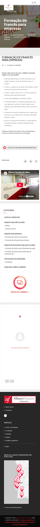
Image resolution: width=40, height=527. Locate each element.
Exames (7, 437)
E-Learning (8, 431)
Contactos (8, 410)
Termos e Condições (27, 520)
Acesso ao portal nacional (13, 507)
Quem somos (9, 407)
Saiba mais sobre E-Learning (15, 267)
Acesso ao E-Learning (19, 292)
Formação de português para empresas (17, 240)
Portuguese (8, 262)
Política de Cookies (27, 522)
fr (35, 2)
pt (33, 2)
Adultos (7, 225)
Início (5, 35)
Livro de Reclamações (20, 524)
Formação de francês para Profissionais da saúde (20, 248)
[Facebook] (5, 415)
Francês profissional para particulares (19, 245)
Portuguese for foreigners (14, 259)
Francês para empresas (13, 234)
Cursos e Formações (17, 35)
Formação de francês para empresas (16, 237)
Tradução (8, 434)
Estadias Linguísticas (11, 440)
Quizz (7, 446)
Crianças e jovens (10, 228)
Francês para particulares (14, 222)
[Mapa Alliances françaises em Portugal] (16, 503)
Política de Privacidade (12, 522)
